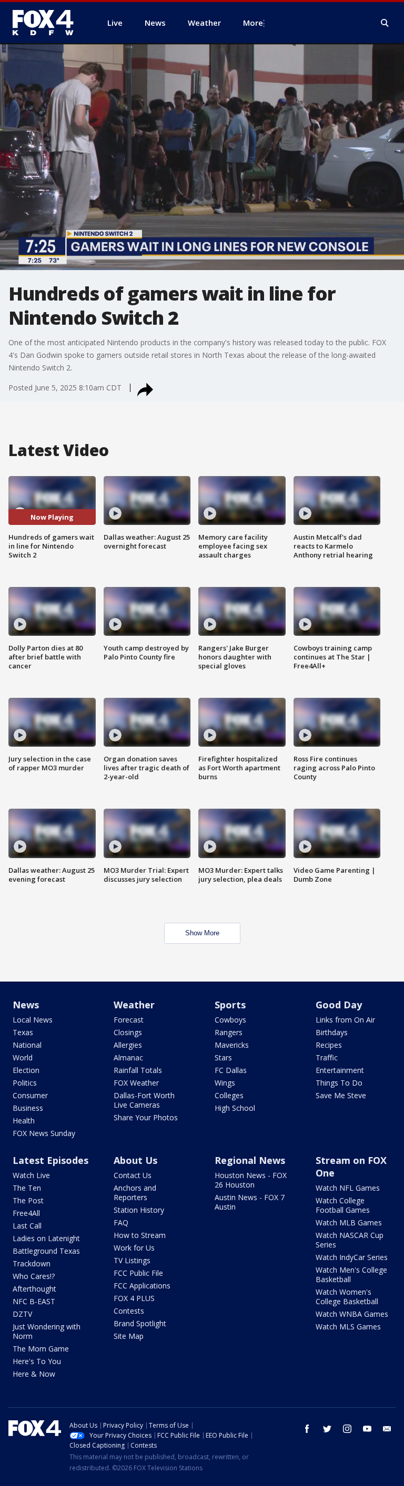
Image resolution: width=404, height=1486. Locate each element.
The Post (28, 1200)
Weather (134, 1004)
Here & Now (34, 1374)
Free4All (26, 1213)
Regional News (250, 1160)
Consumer (30, 1095)
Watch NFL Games (348, 1188)
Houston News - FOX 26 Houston (251, 1180)
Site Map (129, 1336)
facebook (307, 1428)
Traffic (327, 1057)
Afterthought (34, 1289)
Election (26, 1070)
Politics (25, 1083)
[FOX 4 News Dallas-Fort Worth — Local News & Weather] (47, 22)
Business (28, 1108)
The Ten (27, 1188)
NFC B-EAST (34, 1301)
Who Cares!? (34, 1276)
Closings (128, 1032)
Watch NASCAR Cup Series (349, 1240)
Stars (223, 1057)
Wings (225, 1083)
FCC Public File (138, 1273)
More (253, 22)
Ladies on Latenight (46, 1238)
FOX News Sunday (44, 1133)
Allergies (128, 1045)
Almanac (128, 1057)
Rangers (229, 1032)
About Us (135, 1160)
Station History (139, 1210)
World (23, 1057)
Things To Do (339, 1083)
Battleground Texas (46, 1251)
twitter (327, 1428)
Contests (129, 1311)
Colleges (229, 1095)
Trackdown (31, 1263)
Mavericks (232, 1045)
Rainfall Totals (138, 1070)
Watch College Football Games (343, 1205)
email (387, 1428)
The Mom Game (41, 1349)
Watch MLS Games (348, 1327)
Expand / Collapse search (385, 23)
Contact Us (133, 1175)
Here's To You (37, 1361)
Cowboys (230, 1020)
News (26, 1004)
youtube (367, 1428)
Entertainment (340, 1070)
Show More (202, 933)
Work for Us (134, 1248)
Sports (230, 1004)
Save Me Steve (341, 1095)
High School (235, 1108)
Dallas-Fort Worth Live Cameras (144, 1100)
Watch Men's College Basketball (351, 1274)
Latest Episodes (50, 1160)
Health (24, 1121)
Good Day (339, 1004)
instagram (347, 1428)
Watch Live (31, 1175)
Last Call (27, 1226)
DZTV (22, 1314)
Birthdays (332, 1032)
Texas (23, 1032)
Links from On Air (345, 1020)
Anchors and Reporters (135, 1192)
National (27, 1045)
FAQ (121, 1222)
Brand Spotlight (140, 1323)
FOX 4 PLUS (134, 1298)
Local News (33, 1020)
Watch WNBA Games (352, 1314)
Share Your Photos (146, 1117)
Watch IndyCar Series (352, 1257)
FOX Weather (136, 1083)
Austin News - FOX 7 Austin (250, 1202)
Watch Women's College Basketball (347, 1296)
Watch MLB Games (349, 1222)
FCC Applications (142, 1286)
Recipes (329, 1045)
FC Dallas (231, 1070)
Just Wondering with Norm (46, 1331)
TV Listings (132, 1260)
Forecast (129, 1020)
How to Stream (140, 1235)
